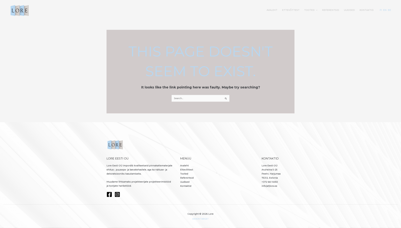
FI (381, 10)
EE (389, 10)
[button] (316, 10)
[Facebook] (109, 194)
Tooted (309, 10)
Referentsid (330, 10)
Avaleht (272, 10)
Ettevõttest (290, 10)
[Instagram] (117, 194)
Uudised (349, 10)
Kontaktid (366, 10)
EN (385, 10)
